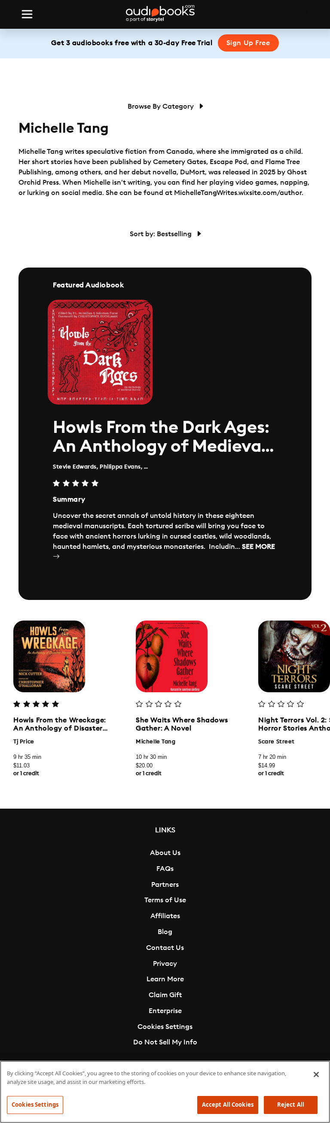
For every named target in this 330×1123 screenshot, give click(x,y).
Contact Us (165, 947)
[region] (165, 1092)
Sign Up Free (248, 43)
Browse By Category (162, 106)
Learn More (165, 979)
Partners (165, 884)
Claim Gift (165, 995)
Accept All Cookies (228, 1104)
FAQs (165, 868)
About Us (165, 852)
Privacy (165, 963)
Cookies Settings (165, 1026)
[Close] (316, 1074)
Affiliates (165, 916)
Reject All (290, 1104)
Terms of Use (165, 900)
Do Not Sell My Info (165, 1042)
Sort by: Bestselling (161, 234)
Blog (165, 931)
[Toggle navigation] (27, 14)
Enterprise (165, 1010)
